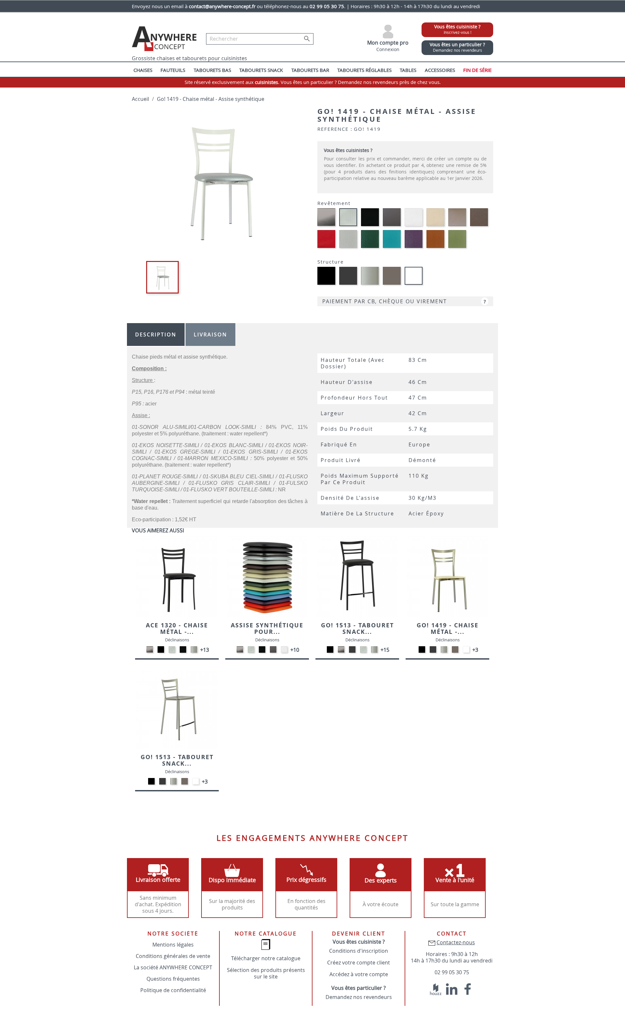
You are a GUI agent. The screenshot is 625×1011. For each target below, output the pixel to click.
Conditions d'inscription (358, 951)
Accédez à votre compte (358, 974)
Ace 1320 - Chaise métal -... (177, 628)
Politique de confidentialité (173, 990)
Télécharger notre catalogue (265, 958)
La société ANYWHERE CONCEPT (173, 967)
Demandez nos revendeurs (359, 997)
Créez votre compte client (358, 962)
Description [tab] (155, 334)
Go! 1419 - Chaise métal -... (448, 628)
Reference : (335, 129)
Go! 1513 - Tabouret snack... (357, 628)
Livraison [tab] (210, 334)
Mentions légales (173, 944)
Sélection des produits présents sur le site (266, 973)
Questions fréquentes (173, 978)
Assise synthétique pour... (267, 628)
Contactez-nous (456, 942)
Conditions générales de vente (173, 956)
